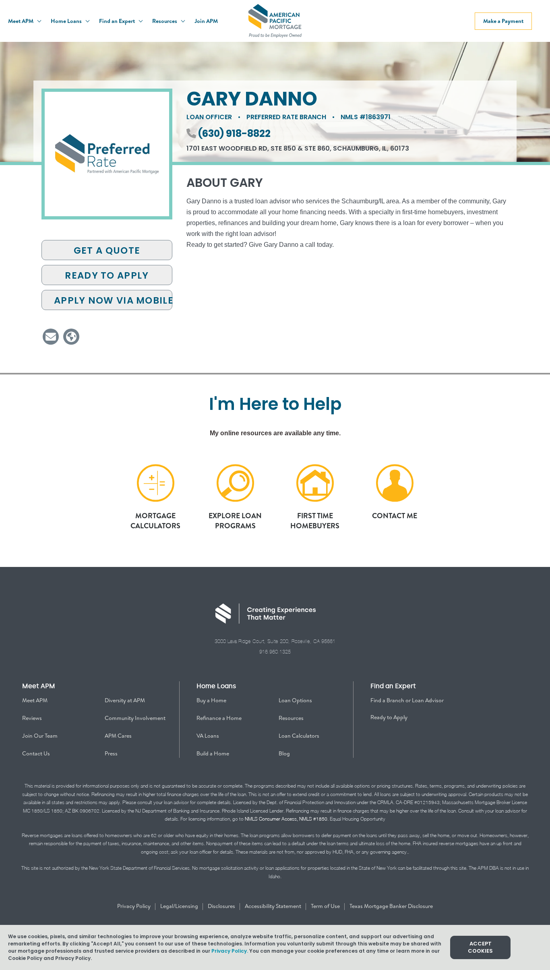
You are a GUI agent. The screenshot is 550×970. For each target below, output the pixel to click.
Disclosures (222, 906)
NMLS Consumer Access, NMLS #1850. (287, 819)
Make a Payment (503, 21)
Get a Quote (107, 250)
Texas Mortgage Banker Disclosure (391, 906)
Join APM (206, 21)
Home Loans (67, 21)
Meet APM (21, 21)
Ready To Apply (107, 275)
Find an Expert (117, 21)
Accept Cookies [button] (480, 947)
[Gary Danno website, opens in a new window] (71, 337)
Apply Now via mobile (113, 300)
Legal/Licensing (179, 906)
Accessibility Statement (273, 906)
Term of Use (326, 906)
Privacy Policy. (229, 950)
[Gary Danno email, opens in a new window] (51, 337)
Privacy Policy (134, 906)
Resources (165, 21)
